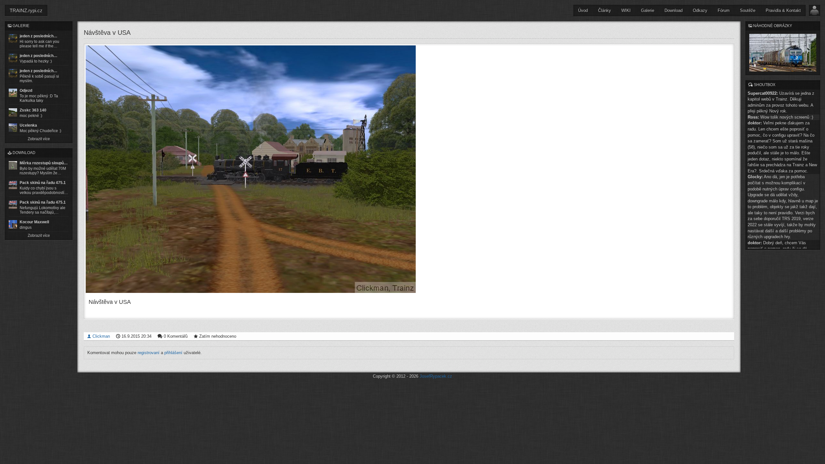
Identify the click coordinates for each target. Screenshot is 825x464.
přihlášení (173, 352)
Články (604, 10)
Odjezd (26, 90)
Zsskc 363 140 (33, 110)
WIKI (626, 10)
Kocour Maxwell (34, 222)
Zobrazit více (39, 139)
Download (674, 10)
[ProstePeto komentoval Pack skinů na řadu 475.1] (13, 204)
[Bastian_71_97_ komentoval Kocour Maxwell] (13, 224)
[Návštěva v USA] (409, 169)
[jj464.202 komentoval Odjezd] (13, 93)
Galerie (647, 10)
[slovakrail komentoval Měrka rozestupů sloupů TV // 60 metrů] (13, 165)
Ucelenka (28, 125)
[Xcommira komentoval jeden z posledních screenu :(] (13, 73)
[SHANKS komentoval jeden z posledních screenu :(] (13, 38)
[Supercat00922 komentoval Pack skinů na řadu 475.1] (13, 185)
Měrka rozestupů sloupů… (44, 163)
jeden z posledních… (38, 36)
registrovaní (149, 352)
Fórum (724, 10)
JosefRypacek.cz (436, 376)
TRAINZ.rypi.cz (26, 10)
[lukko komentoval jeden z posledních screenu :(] (13, 58)
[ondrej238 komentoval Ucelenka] (13, 127)
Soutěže (747, 10)
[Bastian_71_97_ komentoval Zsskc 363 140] (13, 112)
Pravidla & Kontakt (783, 10)
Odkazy (700, 10)
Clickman (100, 336)
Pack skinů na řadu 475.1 (43, 182)
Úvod (583, 10)
